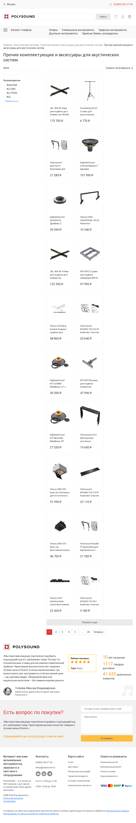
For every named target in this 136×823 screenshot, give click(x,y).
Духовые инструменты (63, 33)
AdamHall (12, 85)
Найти (103, 16)
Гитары (53, 30)
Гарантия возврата (78, 776)
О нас (70, 762)
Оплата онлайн (108, 771)
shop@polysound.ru (45, 767)
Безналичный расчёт (111, 767)
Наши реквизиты (109, 776)
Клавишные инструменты (78, 30)
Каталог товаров (21, 30)
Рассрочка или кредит (79, 771)
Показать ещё (89, 622)
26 (88, 632)
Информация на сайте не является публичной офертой (31, 814)
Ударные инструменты (113, 30)
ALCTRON (12, 93)
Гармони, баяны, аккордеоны (100, 33)
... (81, 632)
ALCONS (11, 89)
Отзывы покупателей (79, 781)
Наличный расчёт (109, 762)
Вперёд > (99, 632)
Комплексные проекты (80, 785)
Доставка (73, 767)
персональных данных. (117, 811)
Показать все (11, 101)
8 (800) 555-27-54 (123, 4)
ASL (9, 97)
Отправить (107, 738)
